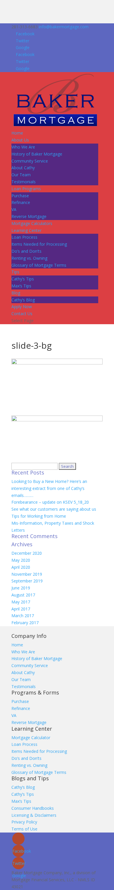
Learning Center (26, 230)
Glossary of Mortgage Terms (38, 265)
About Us (20, 140)
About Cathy (23, 167)
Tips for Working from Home (38, 516)
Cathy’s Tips (22, 279)
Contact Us (21, 313)
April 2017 (20, 609)
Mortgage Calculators (31, 223)
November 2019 (26, 574)
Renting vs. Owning (29, 258)
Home (17, 133)
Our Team (21, 174)
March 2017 (22, 615)
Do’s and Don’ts (26, 251)
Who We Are (23, 147)
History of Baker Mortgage (36, 154)
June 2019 (20, 588)
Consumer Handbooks (32, 808)
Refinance (20, 202)
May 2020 (20, 560)
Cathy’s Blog (23, 300)
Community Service (29, 161)
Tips (15, 272)
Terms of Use (24, 829)
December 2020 (26, 553)
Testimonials (23, 181)
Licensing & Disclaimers (33, 815)
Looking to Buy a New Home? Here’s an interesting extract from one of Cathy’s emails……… (49, 488)
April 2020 (20, 567)
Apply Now (21, 306)
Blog (15, 293)
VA (13, 209)
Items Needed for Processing (39, 244)
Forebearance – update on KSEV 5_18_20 (50, 502)
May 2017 (20, 602)
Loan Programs (26, 188)
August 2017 (23, 595)
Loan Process (24, 237)
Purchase (20, 195)
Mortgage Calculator (30, 737)
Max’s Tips (21, 286)
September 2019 (27, 581)
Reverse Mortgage (28, 216)
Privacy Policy (24, 822)
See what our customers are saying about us (53, 509)
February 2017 (25, 622)
